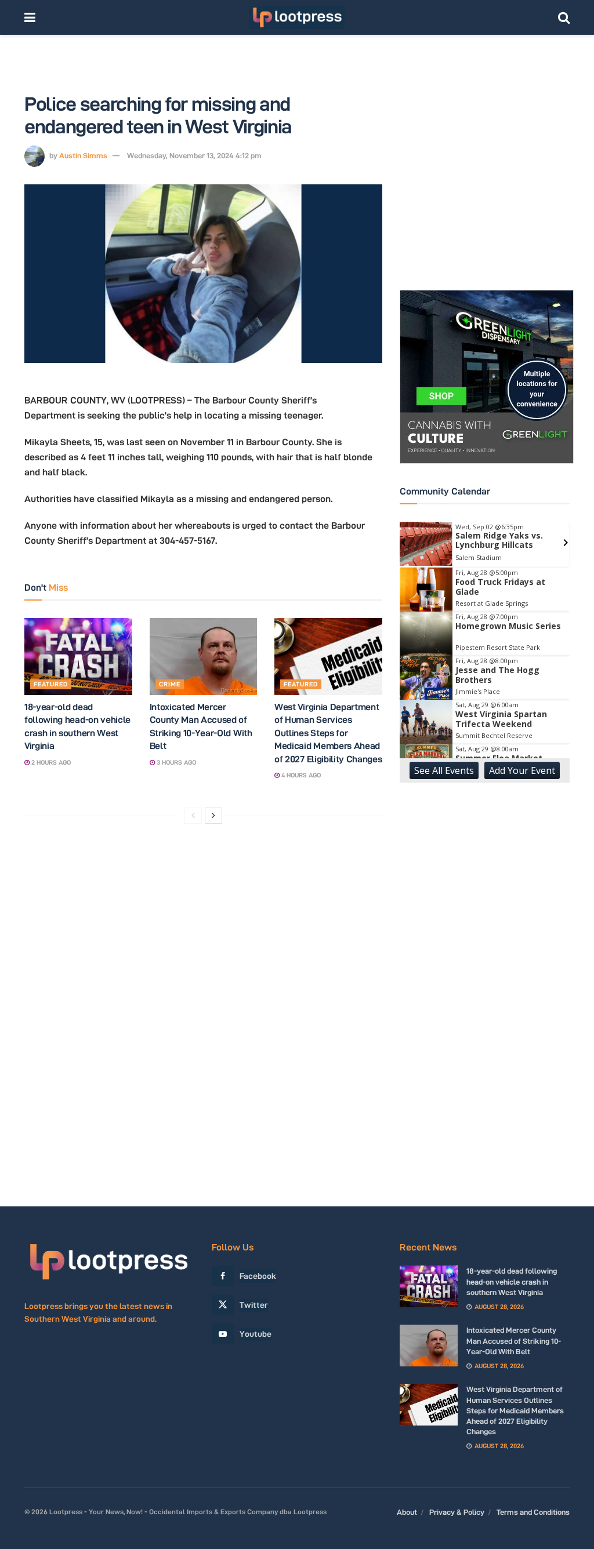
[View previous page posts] (193, 816)
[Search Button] (564, 17)
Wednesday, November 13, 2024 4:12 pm (194, 155)
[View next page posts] (213, 816)
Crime (169, 684)
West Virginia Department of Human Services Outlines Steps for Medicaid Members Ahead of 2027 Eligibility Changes (328, 733)
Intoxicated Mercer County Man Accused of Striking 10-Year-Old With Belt (513, 1340)
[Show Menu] (29, 17)
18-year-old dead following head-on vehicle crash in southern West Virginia (511, 1281)
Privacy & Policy (456, 1512)
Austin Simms (83, 155)
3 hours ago (175, 762)
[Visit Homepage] (297, 17)
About (407, 1512)
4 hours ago (300, 775)
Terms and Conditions (533, 1512)
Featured (51, 684)
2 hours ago (50, 762)
